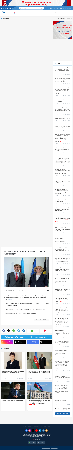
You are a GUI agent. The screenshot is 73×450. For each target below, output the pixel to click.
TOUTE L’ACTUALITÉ (39, 13)
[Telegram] (9, 8)
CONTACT (36, 426)
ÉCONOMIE (57, 13)
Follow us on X (45, 342)
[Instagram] (3, 8)
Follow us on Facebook (33, 342)
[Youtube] (7, 8)
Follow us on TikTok (21, 342)
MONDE (63, 13)
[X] (5, 8)
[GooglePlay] (32, 442)
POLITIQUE (48, 13)
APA (10, 299)
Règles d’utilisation (46, 448)
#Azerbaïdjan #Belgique (41, 319)
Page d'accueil (61, 18)
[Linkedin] (10, 8)
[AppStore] (41, 442)
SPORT (67, 13)
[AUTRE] (71, 12)
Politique (69, 18)
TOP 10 (49, 426)
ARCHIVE (43, 426)
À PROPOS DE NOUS (27, 426)
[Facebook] (1, 8)
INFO (53, 13)
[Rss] (12, 8)
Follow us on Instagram (8, 342)
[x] (33, 430)
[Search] (41, 8)
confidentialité (54, 448)
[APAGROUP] (36, 439)
